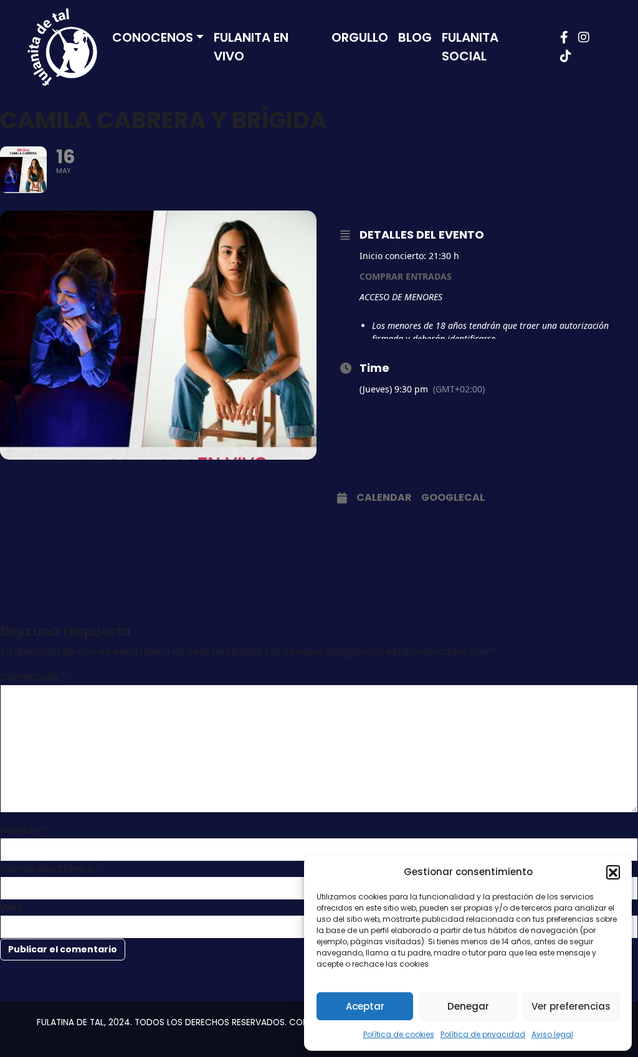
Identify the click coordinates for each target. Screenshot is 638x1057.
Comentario (33, 677)
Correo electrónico (51, 868)
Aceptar (365, 1006)
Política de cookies (398, 1034)
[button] (613, 872)
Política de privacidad (482, 1034)
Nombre (24, 830)
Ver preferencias (571, 1006)
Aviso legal (552, 1034)
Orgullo (359, 37)
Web (11, 907)
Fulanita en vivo (251, 47)
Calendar (384, 497)
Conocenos (152, 37)
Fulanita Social (470, 47)
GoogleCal (453, 497)
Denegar (468, 1006)
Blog (415, 37)
